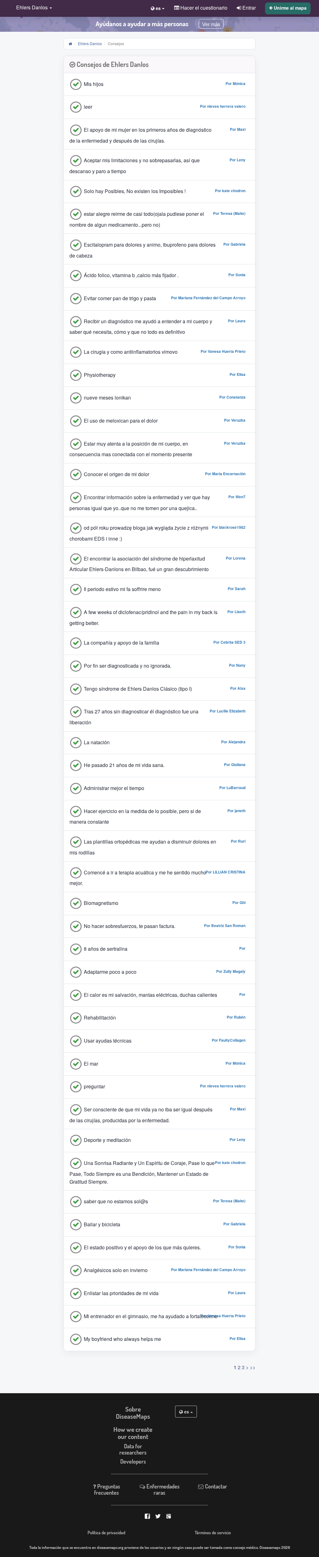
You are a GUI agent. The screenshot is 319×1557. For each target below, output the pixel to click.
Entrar (248, 7)
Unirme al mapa (290, 8)
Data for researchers (132, 1449)
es (186, 1411)
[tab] (159, 64)
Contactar (215, 1486)
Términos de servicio (213, 1532)
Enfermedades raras (162, 1489)
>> (252, 1367)
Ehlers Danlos (90, 43)
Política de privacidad (106, 1532)
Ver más (211, 24)
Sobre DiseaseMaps (133, 1412)
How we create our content (132, 1433)
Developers (133, 1461)
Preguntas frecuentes (107, 1489)
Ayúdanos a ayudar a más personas (142, 24)
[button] (32, 8)
